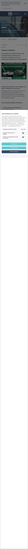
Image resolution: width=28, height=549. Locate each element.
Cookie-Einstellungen (14, 151)
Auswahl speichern (14, 147)
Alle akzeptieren (14, 144)
